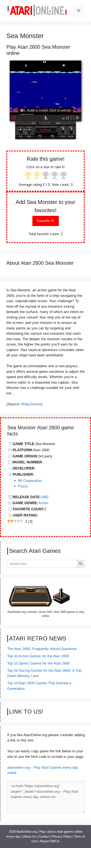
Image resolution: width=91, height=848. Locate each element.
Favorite (44, 221)
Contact (44, 836)
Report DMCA (49, 841)
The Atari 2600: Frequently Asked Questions (42, 649)
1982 (44, 497)
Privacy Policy (62, 836)
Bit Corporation (30, 481)
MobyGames (31, 404)
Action (43, 503)
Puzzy (23, 486)
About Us (29, 836)
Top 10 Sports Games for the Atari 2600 (38, 663)
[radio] (28, 176)
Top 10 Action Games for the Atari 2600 (38, 656)
